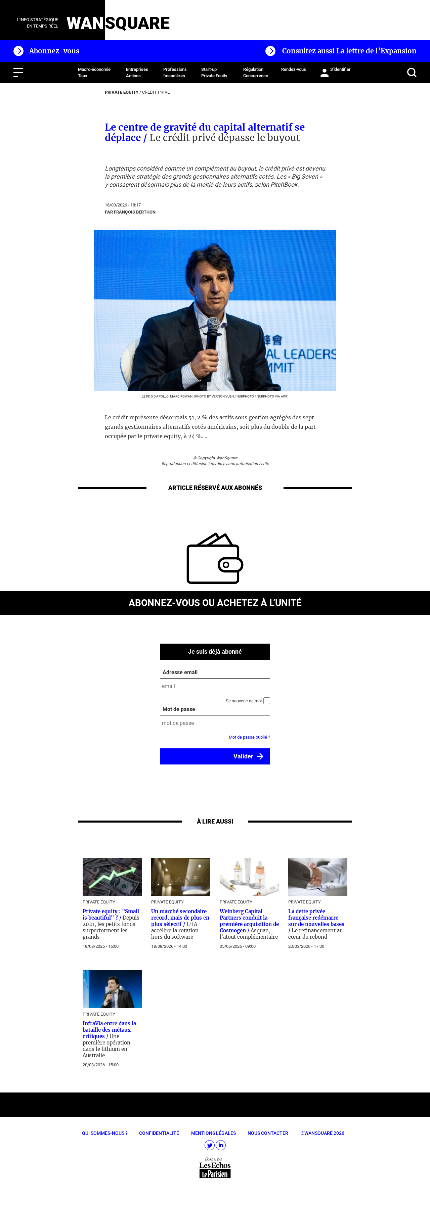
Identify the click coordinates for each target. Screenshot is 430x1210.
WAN (85, 23)
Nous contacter (268, 1133)
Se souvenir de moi (244, 700)
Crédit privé (156, 92)
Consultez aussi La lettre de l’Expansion (349, 51)
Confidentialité (159, 1133)
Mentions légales (213, 1133)
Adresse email (180, 672)
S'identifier (340, 69)
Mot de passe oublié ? (249, 737)
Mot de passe (179, 709)
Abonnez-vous (54, 51)
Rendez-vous (293, 69)
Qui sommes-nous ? (105, 1133)
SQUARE (137, 23)
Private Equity (121, 92)
